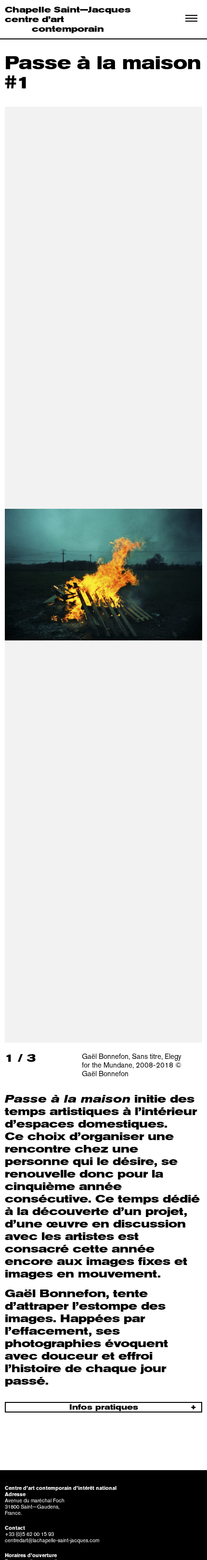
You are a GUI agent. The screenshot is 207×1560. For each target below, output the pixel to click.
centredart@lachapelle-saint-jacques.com (52, 1540)
